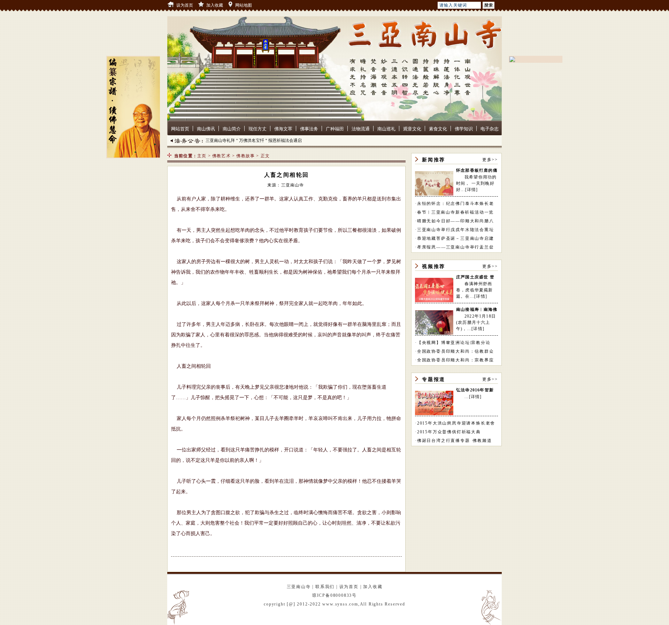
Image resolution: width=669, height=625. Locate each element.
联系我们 (324, 586)
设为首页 (184, 5)
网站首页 (180, 128)
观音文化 (412, 128)
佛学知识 (464, 128)
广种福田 (335, 128)
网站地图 (243, 5)
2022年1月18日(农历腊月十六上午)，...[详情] (476, 322)
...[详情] (473, 396)
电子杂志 (489, 128)
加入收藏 (214, 5)
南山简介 (232, 128)
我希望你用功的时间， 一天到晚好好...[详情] (476, 183)
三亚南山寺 (299, 586)
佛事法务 (309, 128)
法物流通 (361, 128)
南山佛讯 (206, 128)
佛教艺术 (221, 155)
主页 (201, 155)
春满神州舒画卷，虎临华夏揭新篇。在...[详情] (474, 290)
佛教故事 (245, 155)
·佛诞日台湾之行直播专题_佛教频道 (453, 440)
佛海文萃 (283, 128)
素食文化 (438, 128)
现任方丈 (257, 128)
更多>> (490, 159)
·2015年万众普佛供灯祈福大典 (448, 431)
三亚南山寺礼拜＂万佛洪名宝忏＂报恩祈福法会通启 (254, 140)
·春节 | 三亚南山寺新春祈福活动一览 (454, 212)
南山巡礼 (386, 128)
